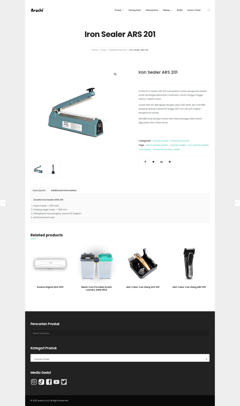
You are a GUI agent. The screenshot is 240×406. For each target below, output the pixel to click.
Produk (118, 10)
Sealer (176, 149)
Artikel (179, 10)
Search (203, 333)
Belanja (166, 10)
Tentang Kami (134, 10)
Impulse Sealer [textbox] (120, 359)
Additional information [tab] (64, 190)
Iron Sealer (145, 149)
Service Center (194, 10)
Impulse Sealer (160, 140)
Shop (103, 50)
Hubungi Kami (152, 10)
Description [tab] (39, 190)
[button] (115, 74)
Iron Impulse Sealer (198, 145)
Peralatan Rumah (118, 50)
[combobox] (120, 358)
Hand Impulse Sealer (157, 145)
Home (95, 50)
